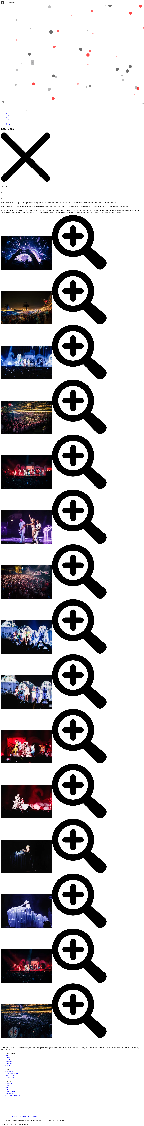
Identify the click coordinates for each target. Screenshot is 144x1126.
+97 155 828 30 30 (12, 1116)
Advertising (9, 1093)
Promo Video (10, 1077)
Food (7, 1087)
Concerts (8, 1083)
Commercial (9, 1071)
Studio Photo (10, 1091)
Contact (8, 124)
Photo (7, 116)
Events (7, 1085)
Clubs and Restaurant (13, 1095)
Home (7, 114)
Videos (7, 118)
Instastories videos (11, 1073)
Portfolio (8, 120)
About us (8, 122)
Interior (8, 1089)
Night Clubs (9, 1075)
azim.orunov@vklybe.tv (28, 1116)
